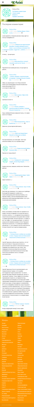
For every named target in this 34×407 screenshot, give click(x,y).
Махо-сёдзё (21, 372)
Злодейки (20, 380)
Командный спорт (22, 376)
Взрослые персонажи (8, 363)
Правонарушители (7, 366)
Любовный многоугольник (9, 372)
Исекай (4, 370)
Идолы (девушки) (22, 368)
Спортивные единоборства (9, 389)
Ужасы (19, 334)
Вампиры (20, 344)
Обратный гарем (22, 395)
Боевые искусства (7, 355)
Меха (19, 342)
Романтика (5, 329)
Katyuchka (12, 29)
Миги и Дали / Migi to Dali (21, 95)
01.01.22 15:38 (18, 305)
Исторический (21, 351)
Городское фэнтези (7, 380)
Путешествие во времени (8, 378)
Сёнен (19, 329)
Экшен (3, 323)
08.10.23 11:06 (20, 123)
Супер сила (21, 355)
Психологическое (22, 348)
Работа (4, 385)
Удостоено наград (22, 363)
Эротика (20, 383)
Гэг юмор (4, 393)
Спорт (3, 338)
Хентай (19, 346)
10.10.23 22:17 (25, 110)
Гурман (4, 383)
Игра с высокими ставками (25, 389)
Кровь (3, 368)
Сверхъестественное (7, 342)
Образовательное (22, 366)
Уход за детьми (22, 387)
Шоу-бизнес (21, 397)
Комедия (4, 325)
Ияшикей (20, 370)
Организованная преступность (25, 391)
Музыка (4, 344)
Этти (19, 331)
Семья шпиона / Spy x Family (22, 186)
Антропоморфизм (22, 385)
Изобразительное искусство (25, 378)
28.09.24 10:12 (17, 33)
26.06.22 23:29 (13, 188)
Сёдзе (19, 338)
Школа (4, 336)
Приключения (21, 323)
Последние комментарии (19, 11)
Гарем (3, 346)
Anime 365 (4, 405)
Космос (20, 327)
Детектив (20, 361)
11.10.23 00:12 (15, 80)
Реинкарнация (6, 395)
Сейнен (19, 340)
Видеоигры (21, 400)
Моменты (15, 14)
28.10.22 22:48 (21, 150)
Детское (20, 357)
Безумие (20, 359)
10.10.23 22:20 (13, 96)
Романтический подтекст (9, 397)
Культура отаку (22, 374)
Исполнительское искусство (25, 393)
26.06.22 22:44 (13, 208)
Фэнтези (4, 334)
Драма (19, 325)
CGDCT (4, 387)
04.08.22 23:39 (17, 176)
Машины (4, 359)
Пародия (20, 353)
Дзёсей (4, 361)
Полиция (4, 353)
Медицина (4, 374)
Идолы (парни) (6, 391)
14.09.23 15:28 (13, 136)
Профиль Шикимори (17, 16)
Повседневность (6, 340)
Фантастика (5, 327)
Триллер (20, 336)
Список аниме (16, 13)
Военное (4, 331)
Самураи (4, 357)
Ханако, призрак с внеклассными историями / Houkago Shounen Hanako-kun (19, 78)
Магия (3, 351)
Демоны (4, 348)
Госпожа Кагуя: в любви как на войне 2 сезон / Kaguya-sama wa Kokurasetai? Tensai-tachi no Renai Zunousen (20, 235)
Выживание (5, 400)
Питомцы (4, 376)
